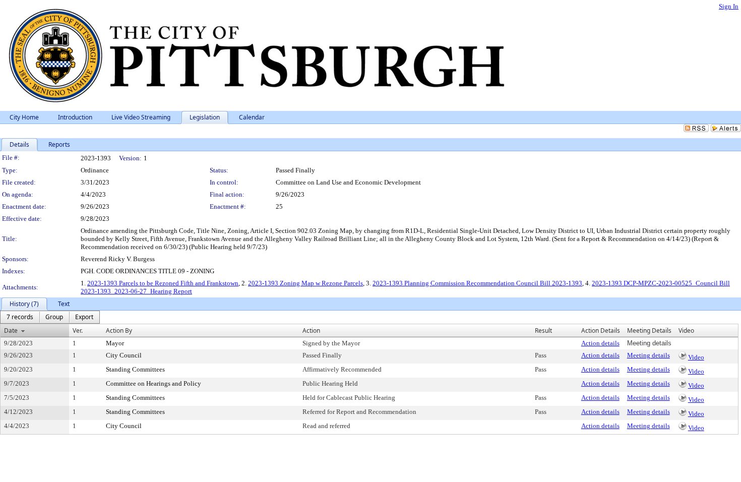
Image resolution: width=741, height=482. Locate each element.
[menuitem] (20, 317)
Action (311, 330)
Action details (600, 343)
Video (696, 357)
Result (543, 330)
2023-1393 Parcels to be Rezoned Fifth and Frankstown (162, 283)
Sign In (728, 6)
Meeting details (648, 355)
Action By (119, 330)
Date (11, 330)
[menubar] (50, 317)
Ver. (78, 330)
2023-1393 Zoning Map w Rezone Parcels (305, 283)
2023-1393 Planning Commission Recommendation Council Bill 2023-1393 (477, 283)
